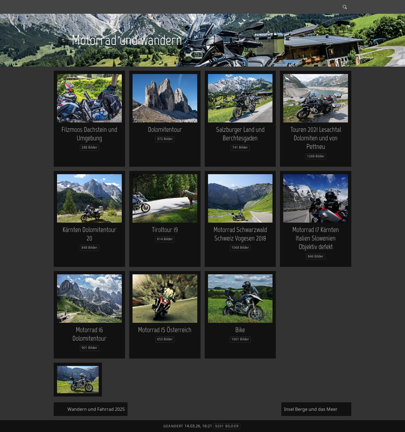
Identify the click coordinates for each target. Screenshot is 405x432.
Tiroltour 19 (165, 229)
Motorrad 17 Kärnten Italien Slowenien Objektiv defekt (315, 238)
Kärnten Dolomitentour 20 (89, 233)
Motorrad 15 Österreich (164, 330)
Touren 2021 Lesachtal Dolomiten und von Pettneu (315, 138)
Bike (240, 330)
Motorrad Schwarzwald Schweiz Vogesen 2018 (240, 233)
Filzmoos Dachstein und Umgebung (89, 133)
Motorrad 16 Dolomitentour (89, 334)
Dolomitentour (165, 129)
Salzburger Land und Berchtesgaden (240, 133)
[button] (8, 423)
